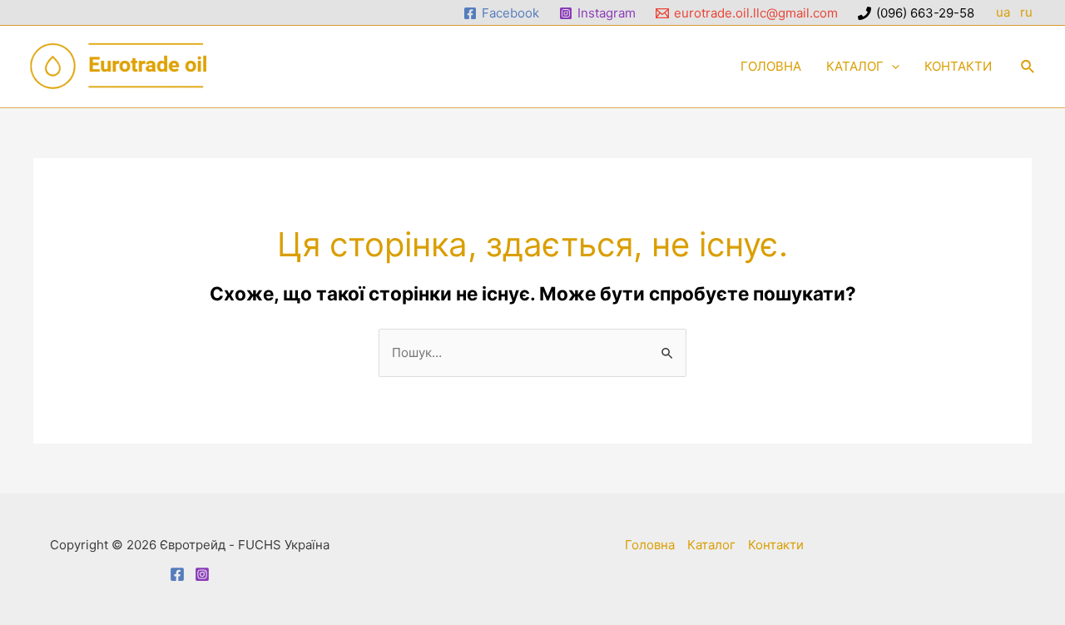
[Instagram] (202, 574)
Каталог (711, 545)
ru (1028, 12)
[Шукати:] (532, 352)
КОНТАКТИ (958, 66)
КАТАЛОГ (855, 66)
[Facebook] (177, 574)
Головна (650, 545)
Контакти (776, 545)
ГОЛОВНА (771, 66)
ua (1003, 12)
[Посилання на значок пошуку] (1028, 67)
